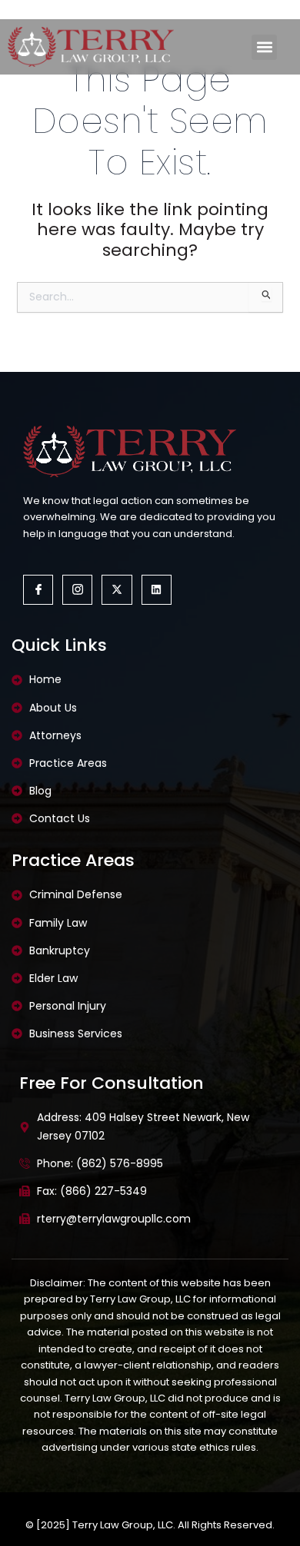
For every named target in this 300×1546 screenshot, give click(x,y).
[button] (264, 47)
